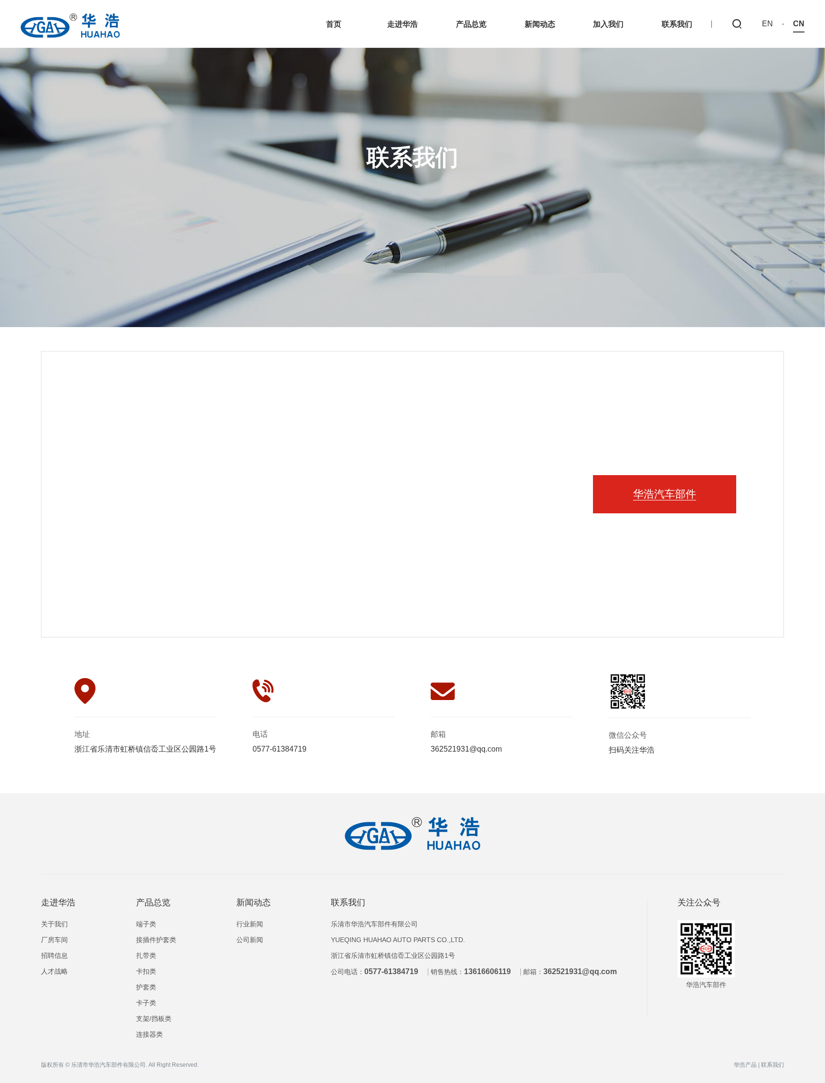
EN (767, 24)
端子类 (146, 924)
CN (798, 24)
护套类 (146, 987)
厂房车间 (54, 940)
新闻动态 (253, 902)
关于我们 (54, 924)
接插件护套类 (156, 940)
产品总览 (153, 902)
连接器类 (149, 1034)
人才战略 (54, 971)
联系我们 (348, 902)
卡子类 (146, 1003)
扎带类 (146, 955)
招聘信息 (54, 955)
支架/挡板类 (153, 1018)
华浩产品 (745, 1065)
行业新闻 (249, 924)
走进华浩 (58, 902)
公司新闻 (249, 940)
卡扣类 (146, 971)
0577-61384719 (280, 749)
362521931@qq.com (466, 749)
